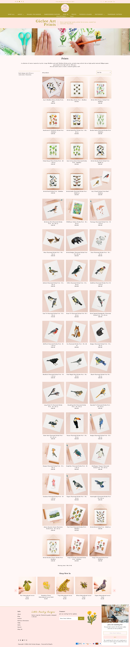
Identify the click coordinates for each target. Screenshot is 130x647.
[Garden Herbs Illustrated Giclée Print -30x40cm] (100, 118)
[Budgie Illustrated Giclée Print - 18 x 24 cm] (100, 423)
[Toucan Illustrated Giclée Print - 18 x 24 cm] (77, 423)
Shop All (20, 629)
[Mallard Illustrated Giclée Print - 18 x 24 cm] (53, 271)
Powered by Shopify (46, 644)
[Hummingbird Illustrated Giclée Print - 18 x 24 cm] (100, 484)
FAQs (19, 623)
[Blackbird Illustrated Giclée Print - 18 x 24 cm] (53, 362)
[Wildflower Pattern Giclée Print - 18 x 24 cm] (77, 210)
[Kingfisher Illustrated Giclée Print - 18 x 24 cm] (77, 454)
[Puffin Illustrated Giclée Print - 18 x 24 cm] (77, 271)
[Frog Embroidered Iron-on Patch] (65, 585)
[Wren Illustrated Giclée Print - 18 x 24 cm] (53, 240)
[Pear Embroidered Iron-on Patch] (27, 585)
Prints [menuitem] (74, 14)
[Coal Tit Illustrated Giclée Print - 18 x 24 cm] (53, 301)
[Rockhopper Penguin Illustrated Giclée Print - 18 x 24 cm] (100, 454)
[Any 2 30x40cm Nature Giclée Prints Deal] (53, 88)
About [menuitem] (20, 14)
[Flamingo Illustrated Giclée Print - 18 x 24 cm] (100, 210)
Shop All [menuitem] (11, 14)
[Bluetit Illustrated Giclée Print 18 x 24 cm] (100, 362)
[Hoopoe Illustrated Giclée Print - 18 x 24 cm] (53, 454)
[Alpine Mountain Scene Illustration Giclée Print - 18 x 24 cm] (53, 515)
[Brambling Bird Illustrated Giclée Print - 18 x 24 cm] (77, 393)
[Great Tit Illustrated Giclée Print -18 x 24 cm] (77, 301)
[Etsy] (23, 1)
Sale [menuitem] (72, 16)
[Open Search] (101, 1)
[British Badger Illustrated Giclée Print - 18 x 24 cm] (77, 240)
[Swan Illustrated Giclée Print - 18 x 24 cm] (100, 240)
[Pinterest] (21, 1)
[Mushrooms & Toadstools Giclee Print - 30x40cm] (53, 118)
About (19, 614)
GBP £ (106, 1)
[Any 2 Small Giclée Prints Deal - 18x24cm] (100, 179)
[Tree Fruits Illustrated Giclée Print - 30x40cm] (77, 515)
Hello (19, 625)
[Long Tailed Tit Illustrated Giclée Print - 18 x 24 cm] (53, 393)
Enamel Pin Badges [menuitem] (34, 14)
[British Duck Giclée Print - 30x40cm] (53, 179)
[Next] (114, 590)
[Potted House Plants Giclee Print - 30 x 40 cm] (53, 149)
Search (19, 627)
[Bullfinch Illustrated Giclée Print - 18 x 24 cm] (53, 332)
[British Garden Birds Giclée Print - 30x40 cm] (100, 149)
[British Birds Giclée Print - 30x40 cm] (100, 515)
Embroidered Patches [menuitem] (52, 14)
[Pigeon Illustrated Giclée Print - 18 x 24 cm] (77, 484)
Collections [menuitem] (61, 16)
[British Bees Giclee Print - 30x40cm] (77, 88)
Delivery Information (23, 620)
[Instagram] (17, 1)
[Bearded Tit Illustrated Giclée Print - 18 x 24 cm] (100, 393)
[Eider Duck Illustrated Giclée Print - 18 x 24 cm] (53, 423)
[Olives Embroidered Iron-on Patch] (84, 585)
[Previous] (15, 590)
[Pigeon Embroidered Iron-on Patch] (102, 585)
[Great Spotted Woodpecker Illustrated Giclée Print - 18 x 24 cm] (100, 301)
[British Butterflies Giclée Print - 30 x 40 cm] (77, 118)
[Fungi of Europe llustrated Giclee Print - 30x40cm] (77, 545)
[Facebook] (15, 1)
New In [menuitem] (65, 14)
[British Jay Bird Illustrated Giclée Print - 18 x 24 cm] (53, 210)
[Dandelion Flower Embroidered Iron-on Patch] (46, 585)
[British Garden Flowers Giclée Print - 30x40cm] (53, 545)
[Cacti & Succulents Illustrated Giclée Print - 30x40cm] (77, 149)
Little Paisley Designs (34, 644)
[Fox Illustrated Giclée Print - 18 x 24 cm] (77, 332)
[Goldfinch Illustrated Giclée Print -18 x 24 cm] (100, 271)
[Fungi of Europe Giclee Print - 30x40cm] (100, 545)
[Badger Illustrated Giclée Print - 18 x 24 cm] (100, 332)
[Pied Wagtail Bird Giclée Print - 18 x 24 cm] (77, 362)
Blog (19, 616)
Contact (20, 618)
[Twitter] (19, 1)
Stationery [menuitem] (99, 14)
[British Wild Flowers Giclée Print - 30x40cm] (100, 88)
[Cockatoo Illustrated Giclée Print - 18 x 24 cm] (53, 484)
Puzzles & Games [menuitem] (85, 14)
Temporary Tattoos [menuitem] (115, 14)
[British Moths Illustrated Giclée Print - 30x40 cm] (77, 179)
